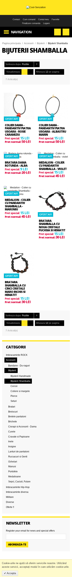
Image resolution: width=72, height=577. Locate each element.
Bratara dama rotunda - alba (16, 164)
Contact (16, 19)
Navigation (21, 32)
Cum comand (29, 19)
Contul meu (43, 19)
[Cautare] (57, 32)
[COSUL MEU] (66, 32)
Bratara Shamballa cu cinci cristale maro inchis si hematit (15, 288)
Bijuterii (41, 43)
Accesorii (29, 43)
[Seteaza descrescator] (37, 64)
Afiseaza (40, 71)
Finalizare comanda (31, 23)
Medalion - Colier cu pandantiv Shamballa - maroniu (17, 204)
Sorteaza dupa (13, 64)
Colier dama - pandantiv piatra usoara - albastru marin (52, 130)
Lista (30, 72)
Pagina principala (11, 43)
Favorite (55, 19)
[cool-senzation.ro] (36, 7)
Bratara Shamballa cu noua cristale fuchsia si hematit (52, 225)
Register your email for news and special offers (30, 530)
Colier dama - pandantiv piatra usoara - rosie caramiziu (18, 130)
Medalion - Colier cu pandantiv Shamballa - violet (53, 165)
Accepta (11, 573)
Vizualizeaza (13, 71)
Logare (46, 23)
